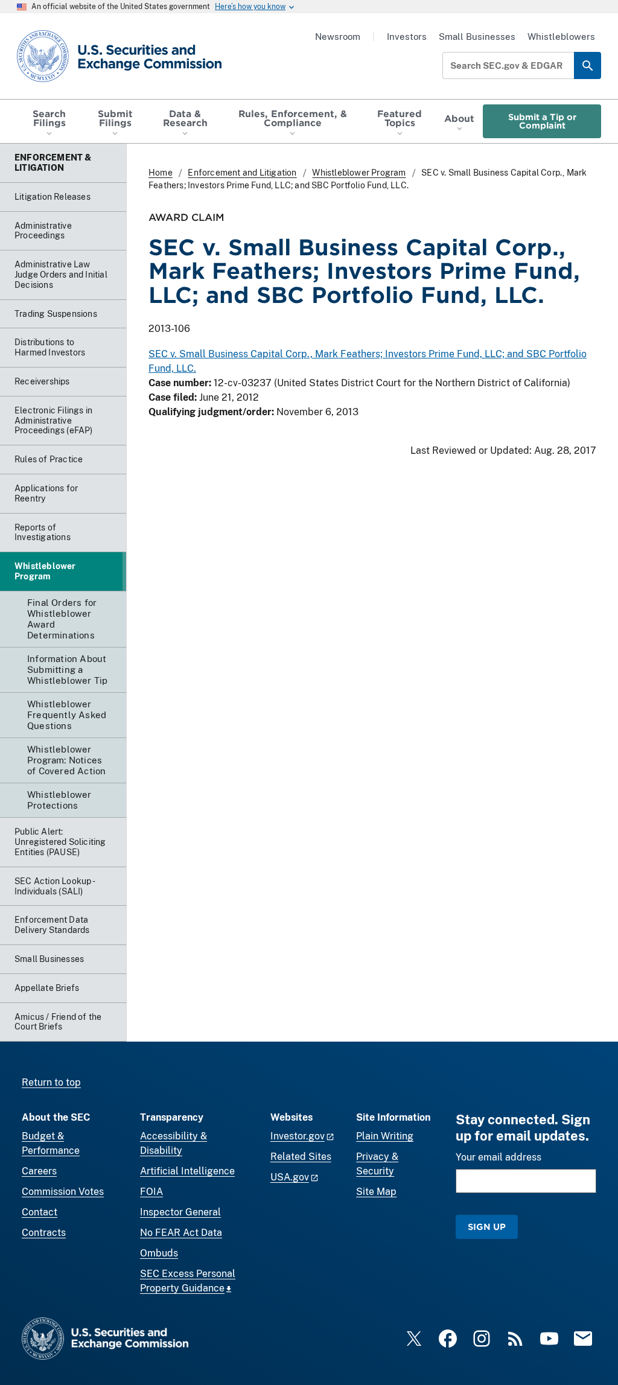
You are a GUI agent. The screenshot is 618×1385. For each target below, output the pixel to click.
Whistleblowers (561, 36)
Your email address (498, 1157)
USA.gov (289, 1177)
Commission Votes (63, 1191)
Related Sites (300, 1156)
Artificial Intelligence (187, 1171)
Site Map (376, 1191)
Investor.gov (297, 1136)
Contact (39, 1212)
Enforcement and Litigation (242, 172)
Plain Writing (384, 1136)
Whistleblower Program (359, 172)
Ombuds (159, 1253)
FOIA (151, 1191)
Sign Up (487, 1226)
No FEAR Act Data (181, 1232)
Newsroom (337, 36)
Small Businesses (477, 36)
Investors (407, 36)
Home (160, 172)
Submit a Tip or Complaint (542, 121)
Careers (39, 1171)
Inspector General (180, 1212)
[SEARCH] (587, 65)
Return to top (51, 1082)
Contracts (44, 1232)
